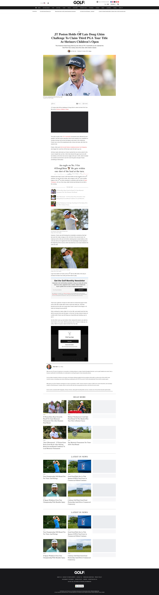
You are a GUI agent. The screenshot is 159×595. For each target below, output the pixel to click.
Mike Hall (74, 51)
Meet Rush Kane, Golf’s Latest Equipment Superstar (65, 11)
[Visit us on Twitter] (114, 2)
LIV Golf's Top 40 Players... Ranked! (87, 11)
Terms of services (67, 293)
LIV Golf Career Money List (45, 11)
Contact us (79, 577)
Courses (109, 7)
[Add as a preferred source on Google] (79, 586)
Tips (53, 7)
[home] (36, 7)
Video (102, 7)
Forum (97, 7)
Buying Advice (46, 7)
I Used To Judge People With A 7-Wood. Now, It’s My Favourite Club (112, 11)
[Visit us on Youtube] (116, 2)
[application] (69, 122)
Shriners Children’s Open (62, 109)
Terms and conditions (88, 577)
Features (75, 7)
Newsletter (86, 103)
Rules (69, 7)
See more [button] (70, 174)
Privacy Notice (54, 294)
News (39, 7)
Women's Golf (83, 7)
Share (54, 103)
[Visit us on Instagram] (113, 2)
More (120, 7)
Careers (85, 579)
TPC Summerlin (67, 136)
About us (59, 577)
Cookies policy (78, 579)
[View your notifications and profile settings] (48, 3)
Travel (115, 7)
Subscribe (113, 4)
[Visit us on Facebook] (111, 2)
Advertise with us (92, 579)
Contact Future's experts (69, 577)
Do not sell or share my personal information (79, 581)
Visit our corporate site (95, 591)
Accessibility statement (68, 579)
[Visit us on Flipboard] (118, 2)
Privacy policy (98, 577)
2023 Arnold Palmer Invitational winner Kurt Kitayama (73, 147)
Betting (58, 7)
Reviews (91, 7)
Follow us (79, 103)
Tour (64, 7)
